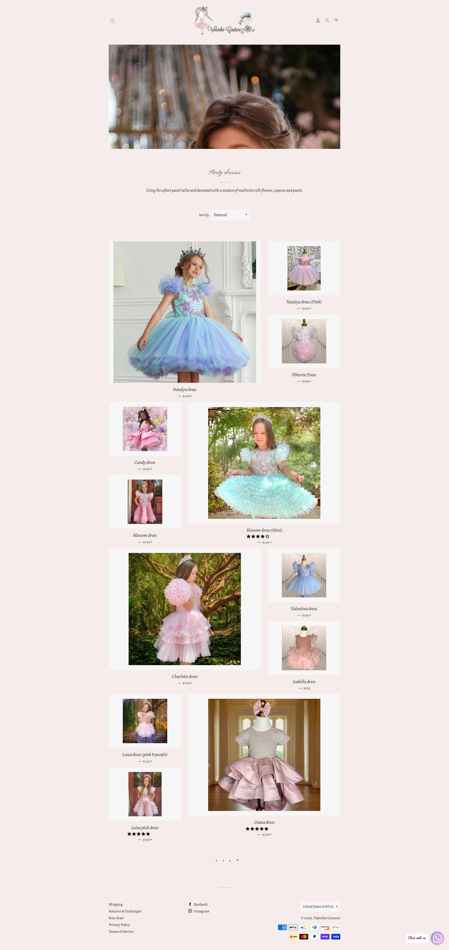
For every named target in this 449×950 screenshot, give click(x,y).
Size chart (116, 918)
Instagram (201, 911)
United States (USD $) (318, 906)
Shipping (116, 904)
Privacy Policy (119, 924)
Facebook (200, 904)
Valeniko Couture (327, 918)
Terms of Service (121, 931)
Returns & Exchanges (125, 911)
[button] (258, 536)
